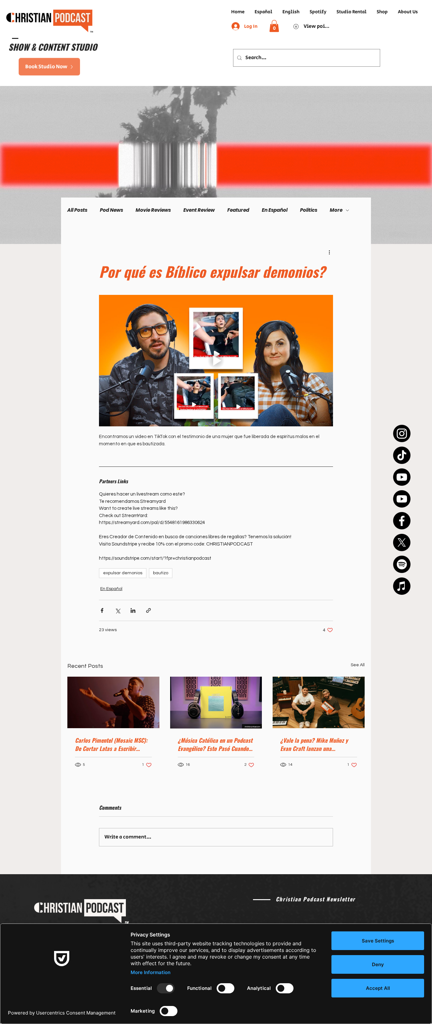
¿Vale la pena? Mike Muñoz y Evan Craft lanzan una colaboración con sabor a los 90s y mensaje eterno (314, 744)
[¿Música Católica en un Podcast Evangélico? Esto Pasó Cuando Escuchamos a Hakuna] (216, 702)
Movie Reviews (153, 210)
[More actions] (329, 252)
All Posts (77, 210)
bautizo (160, 573)
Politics (308, 210)
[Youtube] (401, 477)
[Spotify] (401, 564)
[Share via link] (148, 610)
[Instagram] (401, 433)
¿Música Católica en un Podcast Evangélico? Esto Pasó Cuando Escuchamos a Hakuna (215, 744)
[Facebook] (401, 520)
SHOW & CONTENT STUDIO (50, 46)
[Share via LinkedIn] (133, 610)
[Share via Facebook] (102, 610)
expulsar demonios (122, 573)
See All (358, 665)
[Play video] (216, 360)
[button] (274, 26)
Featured (238, 210)
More (336, 210)
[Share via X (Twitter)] (117, 610)
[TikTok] (401, 455)
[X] (401, 542)
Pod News (111, 210)
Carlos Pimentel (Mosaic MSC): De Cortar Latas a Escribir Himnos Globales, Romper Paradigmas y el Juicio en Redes (112, 744)
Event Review (199, 210)
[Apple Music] (401, 586)
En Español (274, 210)
